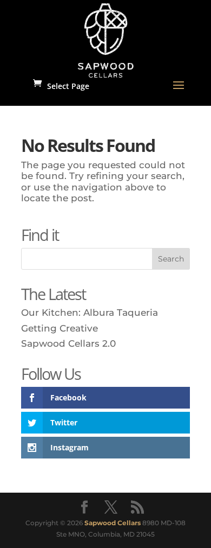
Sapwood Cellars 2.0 (68, 343)
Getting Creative (59, 328)
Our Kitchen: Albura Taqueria (89, 312)
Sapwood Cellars (112, 523)
